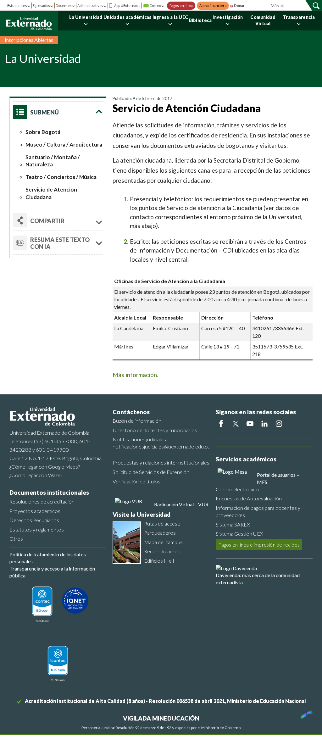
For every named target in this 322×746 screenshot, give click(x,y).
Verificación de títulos (136, 481)
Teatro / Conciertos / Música (61, 177)
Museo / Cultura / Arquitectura (63, 144)
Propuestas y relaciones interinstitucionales (161, 462)
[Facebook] (221, 423)
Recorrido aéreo (162, 551)
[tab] (58, 243)
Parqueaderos (160, 533)
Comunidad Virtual (262, 20)
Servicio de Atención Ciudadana (51, 193)
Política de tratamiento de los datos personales (47, 557)
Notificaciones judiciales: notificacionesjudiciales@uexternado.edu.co (161, 442)
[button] (58, 112)
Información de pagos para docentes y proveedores (258, 511)
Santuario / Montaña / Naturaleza (52, 161)
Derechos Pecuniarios (34, 520)
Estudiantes (17, 5)
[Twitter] (235, 423)
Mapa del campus (163, 542)
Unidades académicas (127, 17)
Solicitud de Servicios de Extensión (151, 472)
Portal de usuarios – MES (278, 478)
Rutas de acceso (162, 523)
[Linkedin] (264, 423)
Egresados (41, 5)
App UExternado (127, 5)
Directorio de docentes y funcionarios (155, 430)
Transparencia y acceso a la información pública (52, 571)
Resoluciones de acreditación (42, 501)
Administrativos (90, 5)
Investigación (228, 17)
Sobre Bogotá (42, 132)
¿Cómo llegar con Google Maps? (44, 467)
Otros (16, 539)
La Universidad (86, 17)
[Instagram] (279, 423)
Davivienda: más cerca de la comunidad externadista (258, 578)
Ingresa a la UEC (170, 17)
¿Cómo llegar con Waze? (35, 475)
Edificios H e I (159, 561)
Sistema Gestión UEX (239, 534)
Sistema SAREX (233, 524)
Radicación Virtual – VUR (181, 504)
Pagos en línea (181, 5)
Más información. (135, 374)
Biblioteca (200, 20)
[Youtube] (250, 423)
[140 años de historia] (306, 713)
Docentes (64, 5)
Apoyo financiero (212, 5)
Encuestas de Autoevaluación (249, 498)
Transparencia (299, 17)
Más (275, 5)
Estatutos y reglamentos (36, 529)
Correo (155, 5)
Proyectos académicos (34, 511)
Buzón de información (137, 421)
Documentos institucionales (49, 492)
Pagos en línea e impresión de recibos (259, 545)
